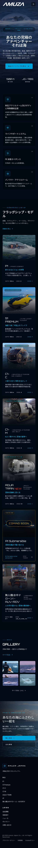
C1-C (4, 788)
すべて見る (6, 655)
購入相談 (8, 738)
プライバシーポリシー (9, 840)
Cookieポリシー (30, 840)
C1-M (4, 791)
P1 (3, 781)
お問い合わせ (7, 825)
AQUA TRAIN (7, 795)
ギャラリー (6, 822)
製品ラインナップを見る (17, 66)
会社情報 (9, 744)
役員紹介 (5, 815)
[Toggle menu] (33, 4)
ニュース (5, 818)
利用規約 (20, 840)
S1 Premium (6, 785)
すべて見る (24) (18, 690)
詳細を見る (7, 229)
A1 (3, 798)
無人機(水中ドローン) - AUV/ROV (14, 801)
